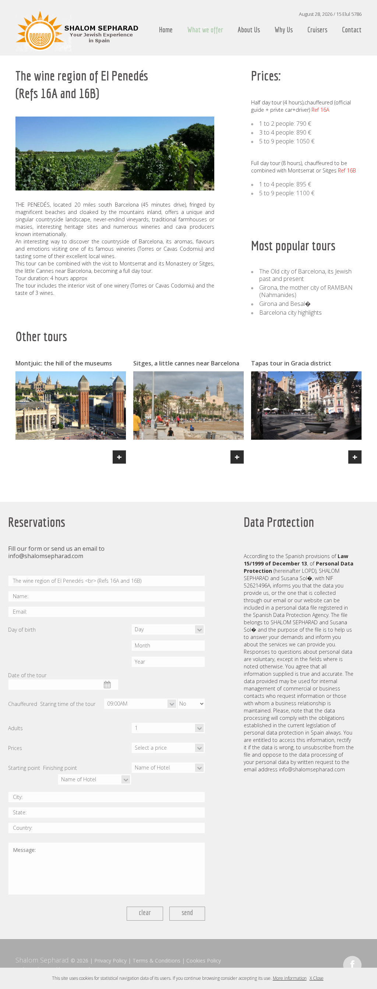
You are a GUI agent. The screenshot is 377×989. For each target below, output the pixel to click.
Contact (352, 30)
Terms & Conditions (156, 960)
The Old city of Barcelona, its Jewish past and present (305, 275)
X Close (317, 978)
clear (145, 912)
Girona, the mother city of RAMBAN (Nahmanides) (306, 291)
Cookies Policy (203, 960)
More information (290, 978)
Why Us (284, 30)
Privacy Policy (110, 960)
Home (166, 30)
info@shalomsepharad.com (45, 556)
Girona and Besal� (285, 304)
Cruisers (317, 30)
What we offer (205, 30)
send (187, 912)
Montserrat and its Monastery (155, 263)
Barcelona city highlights (290, 312)
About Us (249, 30)
